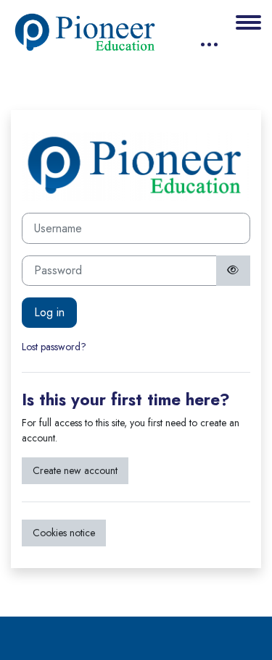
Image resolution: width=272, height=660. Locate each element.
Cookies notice (64, 532)
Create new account (75, 470)
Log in (49, 312)
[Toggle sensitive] (233, 270)
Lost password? (54, 346)
